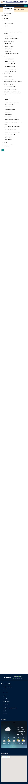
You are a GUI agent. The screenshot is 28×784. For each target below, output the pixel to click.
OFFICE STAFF (8, 27)
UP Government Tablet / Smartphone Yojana (13, 123)
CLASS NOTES (7, 146)
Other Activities (8, 139)
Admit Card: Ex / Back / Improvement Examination (12, 93)
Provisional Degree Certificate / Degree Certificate (12, 82)
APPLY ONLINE (7, 73)
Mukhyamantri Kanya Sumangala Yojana (12, 127)
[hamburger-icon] (25, 6)
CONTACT (6, 15)
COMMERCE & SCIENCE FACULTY (12, 53)
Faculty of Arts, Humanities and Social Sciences (13, 32)
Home (4, 5)
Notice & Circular (8, 76)
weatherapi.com (14, 746)
